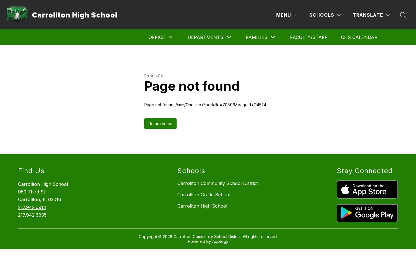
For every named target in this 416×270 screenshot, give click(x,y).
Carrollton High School (202, 206)
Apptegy (220, 241)
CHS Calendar (359, 37)
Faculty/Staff (308, 37)
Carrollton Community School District (217, 183)
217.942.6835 (32, 215)
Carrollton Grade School (203, 194)
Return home (160, 123)
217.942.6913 (32, 207)
